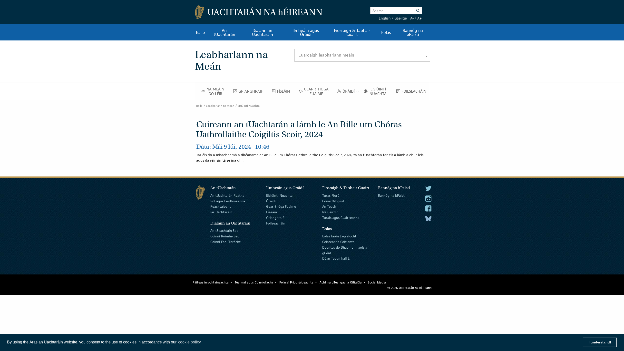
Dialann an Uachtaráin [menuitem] (262, 32)
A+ (419, 18)
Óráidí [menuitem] (349, 92)
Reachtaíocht (220, 206)
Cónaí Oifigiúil (333, 201)
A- (412, 18)
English (385, 18)
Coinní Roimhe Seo (224, 236)
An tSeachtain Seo (224, 230)
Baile (199, 105)
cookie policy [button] (189, 342)
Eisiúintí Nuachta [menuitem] (380, 91)
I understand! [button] (600, 342)
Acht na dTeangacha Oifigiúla (341, 282)
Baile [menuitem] (200, 32)
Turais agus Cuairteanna (340, 217)
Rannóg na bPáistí (392, 195)
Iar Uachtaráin (221, 212)
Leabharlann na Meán (220, 105)
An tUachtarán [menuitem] (224, 32)
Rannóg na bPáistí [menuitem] (413, 32)
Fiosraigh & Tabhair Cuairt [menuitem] (352, 32)
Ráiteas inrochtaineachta (211, 282)
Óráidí (271, 201)
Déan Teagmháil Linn (338, 258)
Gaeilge (400, 18)
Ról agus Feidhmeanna (227, 201)
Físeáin (271, 212)
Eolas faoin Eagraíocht (339, 236)
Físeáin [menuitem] (284, 92)
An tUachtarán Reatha (227, 195)
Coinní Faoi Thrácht (225, 242)
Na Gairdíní (331, 212)
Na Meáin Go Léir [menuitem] (216, 91)
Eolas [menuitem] (386, 32)
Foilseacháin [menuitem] (415, 92)
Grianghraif (275, 217)
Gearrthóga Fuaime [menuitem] (317, 91)
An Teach (329, 206)
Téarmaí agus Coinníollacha (254, 282)
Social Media (377, 282)
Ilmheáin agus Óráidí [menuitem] (305, 32)
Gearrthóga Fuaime (281, 206)
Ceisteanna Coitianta (338, 242)
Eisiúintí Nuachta (249, 105)
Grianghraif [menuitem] (251, 92)
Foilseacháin (275, 223)
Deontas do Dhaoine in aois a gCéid (344, 250)
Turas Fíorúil (331, 195)
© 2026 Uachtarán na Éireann (409, 288)
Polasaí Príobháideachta (296, 282)
